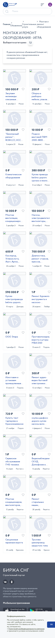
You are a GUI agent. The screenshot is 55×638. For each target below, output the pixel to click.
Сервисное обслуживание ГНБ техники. (12, 461)
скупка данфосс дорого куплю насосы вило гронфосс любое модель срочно (40, 421)
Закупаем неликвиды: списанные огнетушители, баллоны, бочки (13, 96)
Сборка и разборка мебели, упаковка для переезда (40, 96)
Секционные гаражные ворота (14, 541)
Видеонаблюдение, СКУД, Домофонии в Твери (41, 461)
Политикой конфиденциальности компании (26, 629)
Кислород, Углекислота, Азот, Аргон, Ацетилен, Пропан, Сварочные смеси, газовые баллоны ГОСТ (13, 258)
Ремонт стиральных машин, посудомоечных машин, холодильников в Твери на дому (40, 502)
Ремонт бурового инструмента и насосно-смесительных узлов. (40, 299)
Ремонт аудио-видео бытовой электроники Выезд (39, 380)
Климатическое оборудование (13, 176)
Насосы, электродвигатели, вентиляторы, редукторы (41, 218)
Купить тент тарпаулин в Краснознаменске (14, 421)
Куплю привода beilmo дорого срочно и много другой (40, 177)
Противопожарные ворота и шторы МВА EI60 (41, 339)
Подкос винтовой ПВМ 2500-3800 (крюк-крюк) (39, 137)
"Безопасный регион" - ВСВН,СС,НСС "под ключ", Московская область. (13, 137)
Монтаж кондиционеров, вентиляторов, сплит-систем (13, 502)
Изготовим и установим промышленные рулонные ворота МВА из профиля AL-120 (14, 380)
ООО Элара (11, 336)
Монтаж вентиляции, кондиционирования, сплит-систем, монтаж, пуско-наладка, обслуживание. (14, 218)
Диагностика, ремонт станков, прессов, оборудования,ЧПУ (41, 258)
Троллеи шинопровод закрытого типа (40, 542)
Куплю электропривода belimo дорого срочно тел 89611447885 (14, 299)
